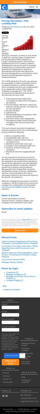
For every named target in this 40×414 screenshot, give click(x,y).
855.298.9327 (26, 395)
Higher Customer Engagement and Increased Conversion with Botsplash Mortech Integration (20, 242)
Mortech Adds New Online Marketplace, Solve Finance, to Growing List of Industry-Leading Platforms (20, 255)
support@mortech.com (29, 401)
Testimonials (8, 382)
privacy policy (26, 219)
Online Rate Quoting (26, 357)
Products (29, 339)
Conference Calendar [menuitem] (11, 290)
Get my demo (20, 2)
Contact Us (7, 379)
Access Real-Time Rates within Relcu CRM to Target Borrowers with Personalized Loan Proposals (20, 248)
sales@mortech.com (29, 398)
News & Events (29, 372)
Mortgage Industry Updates (12, 262)
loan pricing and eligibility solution (15, 187)
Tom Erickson (15, 27)
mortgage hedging (14, 280)
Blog (23, 377)
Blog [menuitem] (4, 286)
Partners (6, 373)
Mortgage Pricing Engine (28, 344)
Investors (6, 376)
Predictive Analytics (25, 349)
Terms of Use (8, 409)
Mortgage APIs (27, 353)
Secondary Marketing (26, 362)
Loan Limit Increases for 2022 (13, 259)
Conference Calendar (26, 381)
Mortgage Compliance (16, 274)
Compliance (12, 272)
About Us (10, 368)
